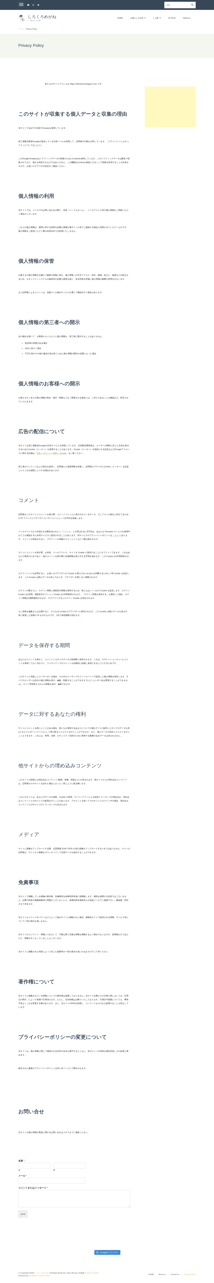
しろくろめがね (42, 17)
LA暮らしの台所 (136, 18)
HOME (120, 18)
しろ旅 (156, 18)
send (23, 1214)
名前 (21, 1160)
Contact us (175, 1274)
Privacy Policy (44, 1276)
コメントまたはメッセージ (33, 1188)
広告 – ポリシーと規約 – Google (51, 453)
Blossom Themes (92, 1273)
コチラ (38, 145)
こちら (116, 535)
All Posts (172, 18)
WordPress (33, 1276)
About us (187, 18)
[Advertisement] (170, 106)
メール (22, 1175)
